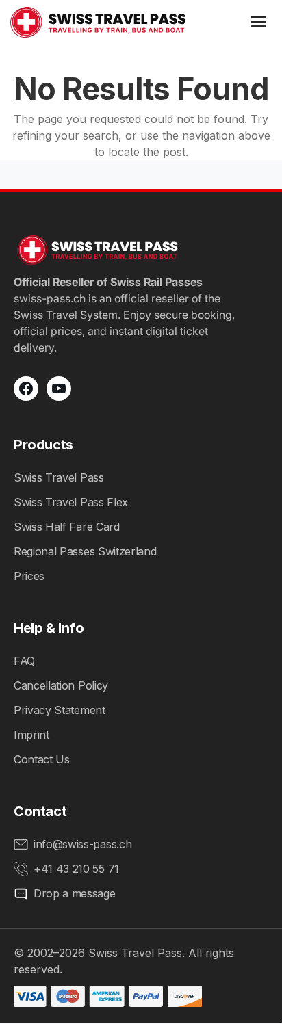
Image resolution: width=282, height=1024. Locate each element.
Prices (29, 576)
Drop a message (75, 893)
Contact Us (42, 759)
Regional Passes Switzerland (85, 551)
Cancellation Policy (61, 685)
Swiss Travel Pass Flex (71, 502)
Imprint (31, 734)
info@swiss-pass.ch (82, 844)
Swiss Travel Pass (59, 477)
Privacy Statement (59, 710)
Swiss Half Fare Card (67, 527)
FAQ (24, 661)
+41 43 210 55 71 (76, 869)
